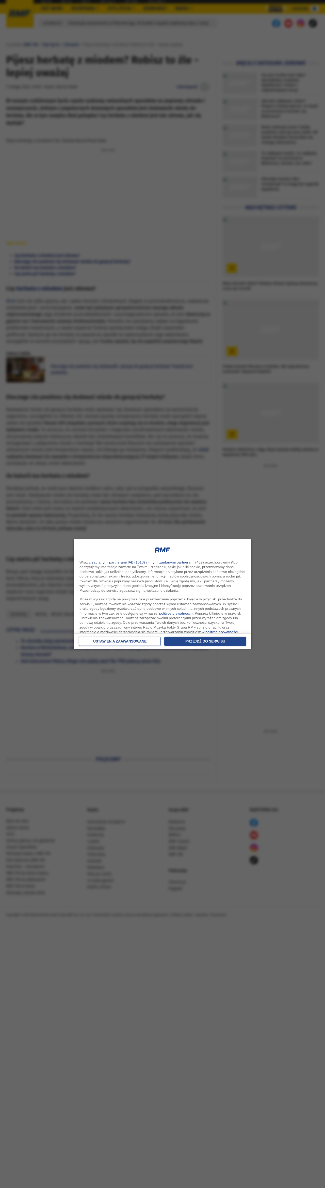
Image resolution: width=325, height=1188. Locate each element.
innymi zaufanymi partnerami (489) (176, 562)
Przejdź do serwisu (205, 641)
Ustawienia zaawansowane (120, 641)
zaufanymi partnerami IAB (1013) (118, 562)
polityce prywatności (175, 613)
